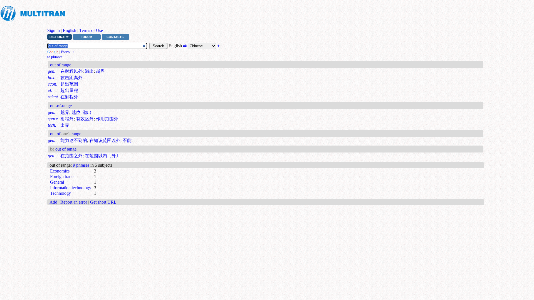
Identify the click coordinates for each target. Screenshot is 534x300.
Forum (86, 37)
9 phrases (81, 165)
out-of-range (61, 105)
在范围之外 (71, 155)
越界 (100, 71)
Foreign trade (61, 176)
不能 (127, 140)
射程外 (67, 118)
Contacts (115, 37)
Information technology (70, 187)
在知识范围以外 (104, 140)
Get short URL (103, 202)
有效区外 (85, 118)
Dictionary (59, 37)
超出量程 (69, 90)
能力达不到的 (73, 140)
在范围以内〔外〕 (102, 155)
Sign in (53, 30)
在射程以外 (71, 71)
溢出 (89, 71)
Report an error (73, 202)
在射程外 (69, 96)
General (57, 182)
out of (55, 133)
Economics (60, 171)
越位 (75, 112)
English (69, 30)
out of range (60, 64)
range (75, 133)
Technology (60, 193)
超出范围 (69, 84)
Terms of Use (91, 30)
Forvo (65, 52)
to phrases (54, 57)
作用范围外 (107, 118)
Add (53, 202)
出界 (64, 125)
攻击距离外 (71, 77)
